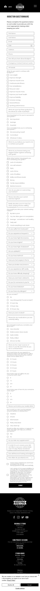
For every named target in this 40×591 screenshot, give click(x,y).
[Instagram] (18, 517)
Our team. (20, 572)
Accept (30, 585)
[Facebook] (14, 517)
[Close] (37, 576)
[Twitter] (22, 517)
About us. (20, 570)
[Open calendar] (31, 45)
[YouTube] (27, 517)
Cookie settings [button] (20, 588)
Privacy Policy (11, 580)
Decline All (11, 585)
